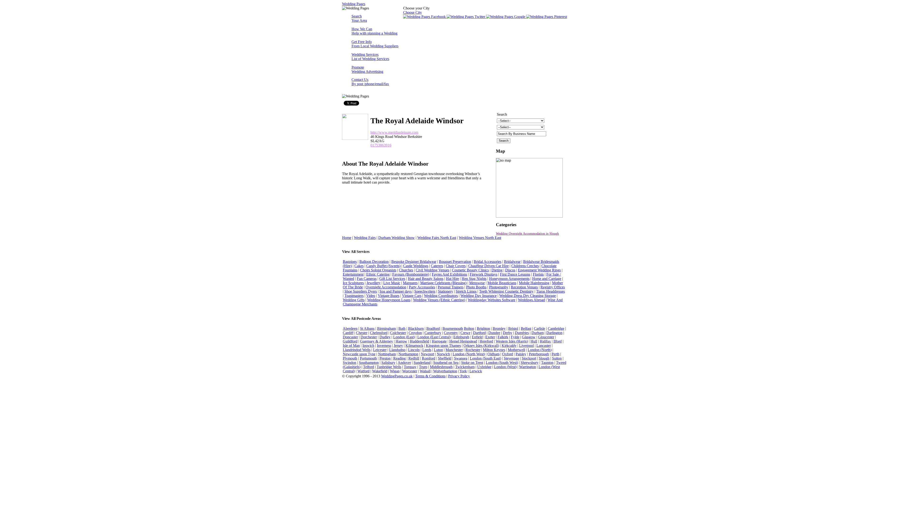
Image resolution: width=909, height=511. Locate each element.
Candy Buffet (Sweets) (383, 266)
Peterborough (539, 354)
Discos (510, 270)
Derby (507, 333)
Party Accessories (422, 287)
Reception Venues (524, 287)
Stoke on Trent (472, 363)
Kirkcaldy (509, 346)
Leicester (380, 350)
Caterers (437, 266)
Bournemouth (452, 328)
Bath (401, 328)
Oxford (507, 354)
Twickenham (465, 367)
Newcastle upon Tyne (359, 354)
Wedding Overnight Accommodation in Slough (527, 233)
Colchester (398, 333)
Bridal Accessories (487, 262)
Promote (367, 69)
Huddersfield (419, 341)
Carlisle (539, 328)
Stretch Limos (466, 291)
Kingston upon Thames (443, 346)
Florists (538, 274)
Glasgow (528, 337)
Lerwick (475, 371)
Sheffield (444, 358)
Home (346, 238)
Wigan (395, 371)
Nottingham (387, 354)
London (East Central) (434, 337)
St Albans (367, 328)
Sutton (557, 358)
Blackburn (416, 328)
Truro (423, 367)
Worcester (409, 371)
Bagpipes (350, 262)
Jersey (398, 346)
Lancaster (543, 346)
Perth (555, 354)
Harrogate (439, 341)
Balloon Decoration (374, 262)
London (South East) (485, 358)
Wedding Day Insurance (478, 296)
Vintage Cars (411, 296)
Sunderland (422, 363)
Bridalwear (512, 262)
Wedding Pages (353, 4)
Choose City (412, 12)
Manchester (454, 350)
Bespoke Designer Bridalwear (413, 262)
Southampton (369, 363)
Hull (533, 341)
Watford (363, 371)
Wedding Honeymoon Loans (388, 300)
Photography (498, 287)
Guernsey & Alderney (376, 341)
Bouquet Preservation (455, 262)
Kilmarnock (414, 346)
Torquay (410, 367)
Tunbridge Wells (389, 367)
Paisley (521, 354)
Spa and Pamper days (395, 291)
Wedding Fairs (365, 238)
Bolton (469, 328)
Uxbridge (484, 367)
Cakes (359, 266)
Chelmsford (379, 333)
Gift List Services (392, 279)
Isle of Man (351, 346)
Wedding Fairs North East (436, 238)
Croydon (415, 333)
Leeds (426, 350)
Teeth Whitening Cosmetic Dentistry (506, 291)
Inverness (384, 346)
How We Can (374, 31)
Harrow (401, 341)
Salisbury (388, 363)
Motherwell (516, 350)
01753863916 (380, 145)
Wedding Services (370, 57)
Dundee (494, 333)
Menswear (477, 283)
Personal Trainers (450, 287)
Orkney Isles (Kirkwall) (481, 346)
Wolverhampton (445, 371)
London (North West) (469, 354)
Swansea (460, 358)
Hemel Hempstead (463, 341)
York (463, 371)
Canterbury (432, 333)
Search (359, 18)
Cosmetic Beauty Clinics (470, 270)
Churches (406, 270)
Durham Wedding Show (396, 238)
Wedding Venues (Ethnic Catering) (439, 300)
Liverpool (526, 346)
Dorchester (369, 337)
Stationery (445, 291)
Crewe (465, 333)
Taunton (547, 363)
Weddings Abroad (531, 300)
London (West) (505, 367)
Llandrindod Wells (356, 350)
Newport (427, 354)
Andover (404, 363)
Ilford (557, 341)
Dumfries (522, 333)
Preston (385, 358)
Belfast (526, 328)
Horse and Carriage (546, 279)
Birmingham (386, 328)
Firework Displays (483, 274)
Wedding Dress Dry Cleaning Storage (527, 296)
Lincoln (414, 350)
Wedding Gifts (354, 300)
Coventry (451, 333)
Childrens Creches (525, 266)
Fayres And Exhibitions (449, 274)
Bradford (433, 328)
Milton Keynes (494, 350)
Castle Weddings (415, 266)
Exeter (490, 337)
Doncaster (350, 337)
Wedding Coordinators (441, 296)
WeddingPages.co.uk (397, 376)
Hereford (486, 341)
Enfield (477, 337)
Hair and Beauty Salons (425, 279)
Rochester (472, 350)
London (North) (540, 350)
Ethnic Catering (378, 274)
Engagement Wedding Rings (539, 270)
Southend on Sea (446, 363)
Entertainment (353, 274)
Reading (399, 358)
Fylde (515, 337)
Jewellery (373, 283)
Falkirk (503, 337)
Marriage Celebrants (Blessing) (443, 283)
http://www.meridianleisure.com (394, 132)
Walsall (425, 371)
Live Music (391, 283)
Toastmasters (354, 296)
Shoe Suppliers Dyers (360, 291)
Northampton (408, 354)
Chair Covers (456, 266)
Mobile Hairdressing (534, 283)
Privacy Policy (459, 376)
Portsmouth (368, 358)
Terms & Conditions (430, 376)
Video (370, 296)
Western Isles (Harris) (512, 341)
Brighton (483, 328)
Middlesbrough (441, 367)
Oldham (493, 354)
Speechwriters (424, 291)
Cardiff (348, 333)
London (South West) (502, 363)
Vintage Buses (388, 296)
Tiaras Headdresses (550, 291)
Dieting (497, 270)
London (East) (404, 337)
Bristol (513, 328)
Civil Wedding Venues (432, 270)
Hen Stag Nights (474, 279)
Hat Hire (452, 279)
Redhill (413, 358)
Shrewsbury (530, 363)
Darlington (554, 333)
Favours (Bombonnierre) (410, 274)
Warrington (527, 367)
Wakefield (379, 371)
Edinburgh (461, 337)
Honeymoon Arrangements (509, 279)
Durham (537, 333)
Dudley (385, 337)
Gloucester (546, 337)
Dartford (479, 333)
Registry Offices (552, 287)
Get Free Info (375, 44)
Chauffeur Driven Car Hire (488, 266)
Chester (361, 333)
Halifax (545, 341)
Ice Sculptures (353, 283)
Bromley (499, 328)
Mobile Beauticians (501, 283)
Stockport (529, 358)
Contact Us (370, 82)
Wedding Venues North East (480, 238)
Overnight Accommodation (385, 287)
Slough (544, 358)
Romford (428, 358)
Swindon (349, 363)
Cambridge (556, 328)
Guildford (350, 341)
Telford (368, 367)
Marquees (410, 283)
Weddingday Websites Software (491, 300)
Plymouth (350, 358)
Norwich (443, 354)
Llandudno (397, 350)
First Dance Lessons (515, 274)
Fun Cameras (367, 279)
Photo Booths (476, 287)
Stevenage (511, 358)
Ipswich (368, 346)
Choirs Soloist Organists (378, 270)
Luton (438, 350)
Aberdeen (350, 328)
